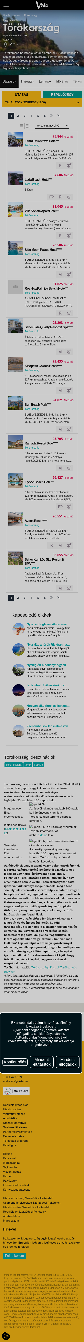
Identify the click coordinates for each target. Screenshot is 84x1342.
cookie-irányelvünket (49, 1033)
